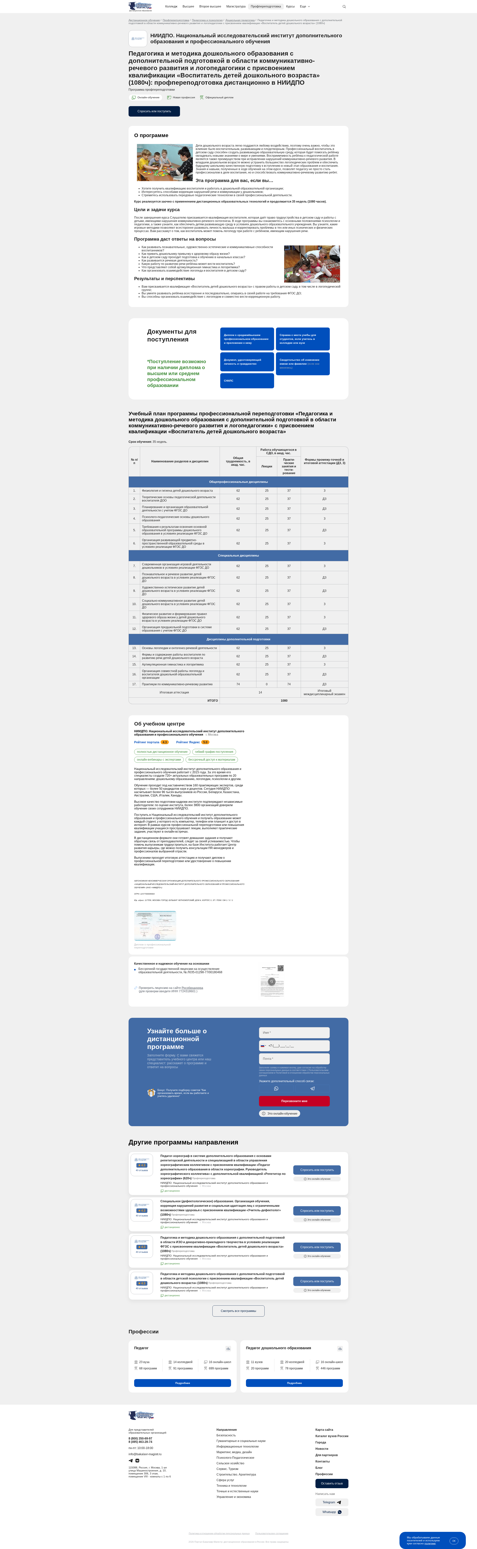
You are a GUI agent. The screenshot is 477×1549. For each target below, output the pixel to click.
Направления (227, 1429)
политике (430, 1543)
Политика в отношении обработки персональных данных (219, 1533)
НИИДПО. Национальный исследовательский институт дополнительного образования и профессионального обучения (246, 38)
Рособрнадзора (192, 987)
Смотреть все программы (238, 1311)
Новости (321, 1448)
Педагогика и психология (207, 20)
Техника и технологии (232, 1485)
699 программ (218, 1368)
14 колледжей (182, 1362)
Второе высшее (210, 6)
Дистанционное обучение (144, 20)
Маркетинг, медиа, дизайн (234, 1452)
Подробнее (182, 1383)
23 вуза (144, 1362)
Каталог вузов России (331, 1436)
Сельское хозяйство (230, 1463)
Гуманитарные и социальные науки (241, 1441)
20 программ (260, 1368)
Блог (319, 1467)
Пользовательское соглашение (271, 1533)
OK (454, 1541)
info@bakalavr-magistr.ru (145, 1454)
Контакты (322, 1461)
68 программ (148, 1368)
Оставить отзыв (332, 1483)
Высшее (188, 6)
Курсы (290, 6)
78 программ (294, 1368)
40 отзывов (142, 1170)
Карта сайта (324, 1429)
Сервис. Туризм (227, 1468)
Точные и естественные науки (237, 1491)
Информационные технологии (238, 1446)
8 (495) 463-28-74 (140, 1441)
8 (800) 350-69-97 (140, 1438)
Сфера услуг (225, 1480)
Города (320, 1442)
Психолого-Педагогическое (235, 1457)
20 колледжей (294, 1362)
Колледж (171, 6)
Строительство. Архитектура (236, 1474)
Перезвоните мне (294, 1101)
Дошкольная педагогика (240, 20)
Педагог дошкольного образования (278, 1348)
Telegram (329, 1502)
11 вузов (257, 1362)
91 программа (183, 1368)
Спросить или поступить (154, 111)
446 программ (330, 1368)
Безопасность (226, 1435)
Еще (303, 6)
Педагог (141, 1348)
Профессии (324, 1474)
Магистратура (236, 6)
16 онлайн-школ (220, 1362)
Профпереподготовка (266, 6)
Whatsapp (329, 1512)
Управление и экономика (234, 1496)
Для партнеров (326, 1455)
